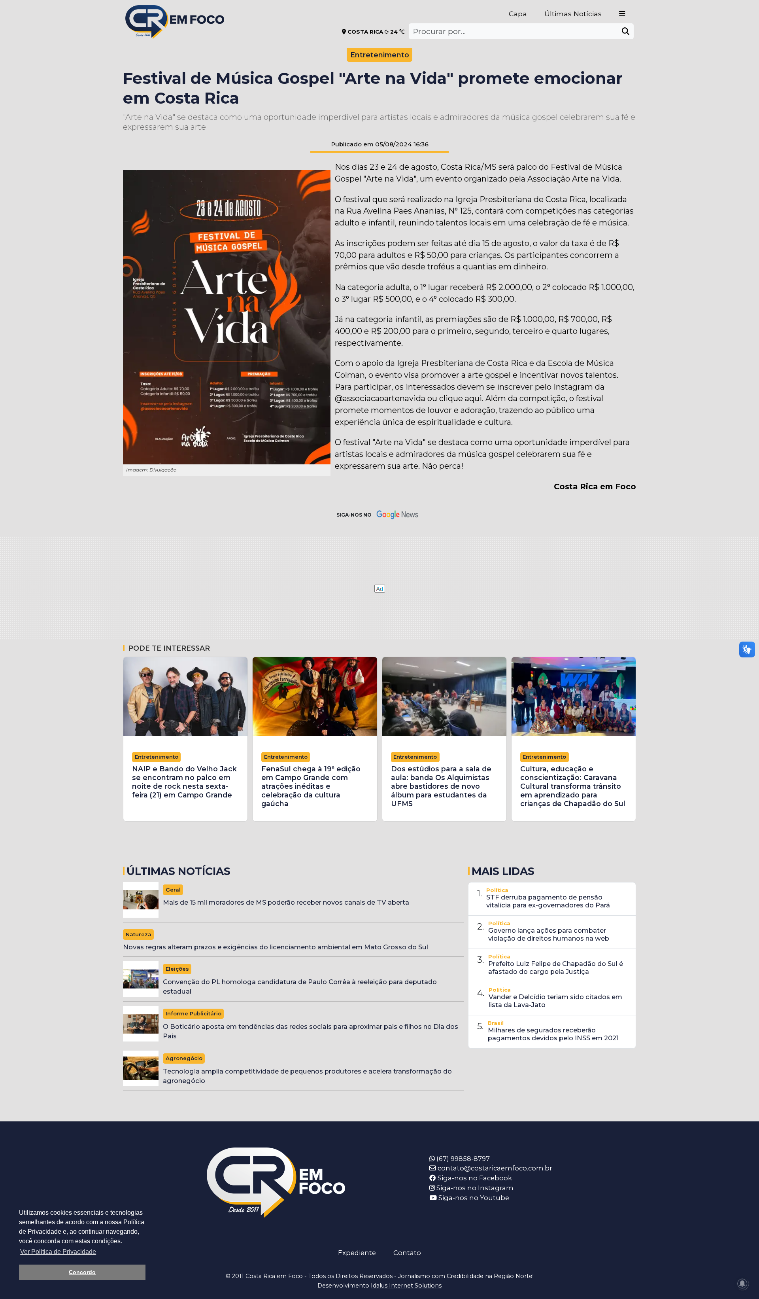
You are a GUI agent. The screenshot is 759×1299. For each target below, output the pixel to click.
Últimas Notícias (573, 13)
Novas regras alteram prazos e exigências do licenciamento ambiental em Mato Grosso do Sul (275, 947)
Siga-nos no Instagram (474, 1188)
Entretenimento (379, 55)
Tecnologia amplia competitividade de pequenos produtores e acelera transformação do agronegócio (307, 1076)
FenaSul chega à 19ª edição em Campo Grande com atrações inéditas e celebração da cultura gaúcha (311, 786)
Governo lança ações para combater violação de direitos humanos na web (548, 934)
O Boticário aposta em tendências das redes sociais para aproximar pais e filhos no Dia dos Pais (310, 1031)
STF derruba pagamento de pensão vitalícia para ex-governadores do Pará (548, 901)
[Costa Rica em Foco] (174, 11)
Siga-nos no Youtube (473, 1198)
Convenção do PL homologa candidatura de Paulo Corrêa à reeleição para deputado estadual (300, 987)
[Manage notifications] (742, 1283)
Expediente (357, 1253)
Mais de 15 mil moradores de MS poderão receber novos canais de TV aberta (286, 902)
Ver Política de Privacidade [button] (58, 1251)
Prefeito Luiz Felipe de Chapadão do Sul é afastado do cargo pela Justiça (555, 967)
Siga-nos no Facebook (474, 1178)
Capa (518, 13)
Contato (407, 1253)
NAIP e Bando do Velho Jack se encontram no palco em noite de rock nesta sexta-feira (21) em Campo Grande (184, 782)
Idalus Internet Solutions (406, 1285)
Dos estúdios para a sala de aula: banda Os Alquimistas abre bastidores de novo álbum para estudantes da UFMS (441, 786)
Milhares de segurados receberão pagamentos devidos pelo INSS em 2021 (553, 1034)
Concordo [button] (82, 1272)
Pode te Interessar (169, 648)
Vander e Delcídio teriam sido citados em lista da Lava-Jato (555, 1001)
